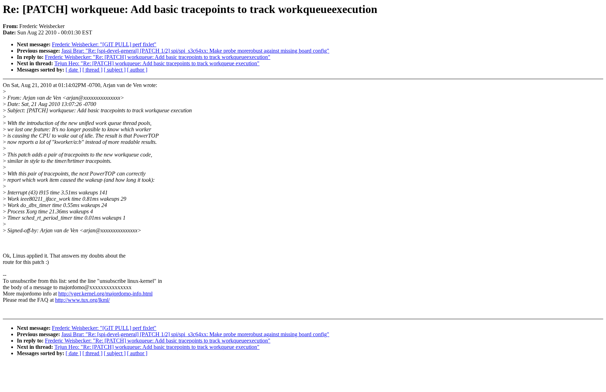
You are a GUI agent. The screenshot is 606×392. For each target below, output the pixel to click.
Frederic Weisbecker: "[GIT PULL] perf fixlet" (104, 44)
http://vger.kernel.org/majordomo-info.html (105, 294)
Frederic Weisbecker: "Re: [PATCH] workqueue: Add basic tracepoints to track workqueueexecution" (157, 57)
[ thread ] (92, 70)
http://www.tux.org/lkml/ (82, 300)
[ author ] (137, 70)
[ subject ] (115, 70)
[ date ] (73, 70)
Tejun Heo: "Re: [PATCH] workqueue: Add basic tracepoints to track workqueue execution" (157, 63)
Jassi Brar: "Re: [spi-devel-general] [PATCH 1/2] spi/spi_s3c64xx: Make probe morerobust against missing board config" (195, 51)
